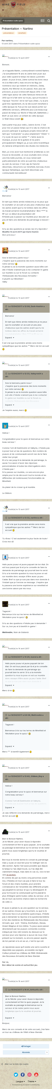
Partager (27, 1046)
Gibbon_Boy (36, 776)
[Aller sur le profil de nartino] (5, 57)
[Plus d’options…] (49, 57)
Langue (20, 1081)
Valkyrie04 (36, 373)
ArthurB (34, 989)
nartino (9, 40)
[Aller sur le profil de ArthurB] (5, 831)
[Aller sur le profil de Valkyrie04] (5, 250)
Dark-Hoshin (37, 306)
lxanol (34, 657)
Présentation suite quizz (29, 43)
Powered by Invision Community (26, 1085)
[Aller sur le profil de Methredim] (5, 604)
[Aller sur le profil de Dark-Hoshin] (5, 188)
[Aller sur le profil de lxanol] (5, 557)
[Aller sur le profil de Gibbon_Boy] (5, 426)
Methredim (36, 715)
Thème (31, 1081)
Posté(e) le (18, 58)
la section (11, 875)
